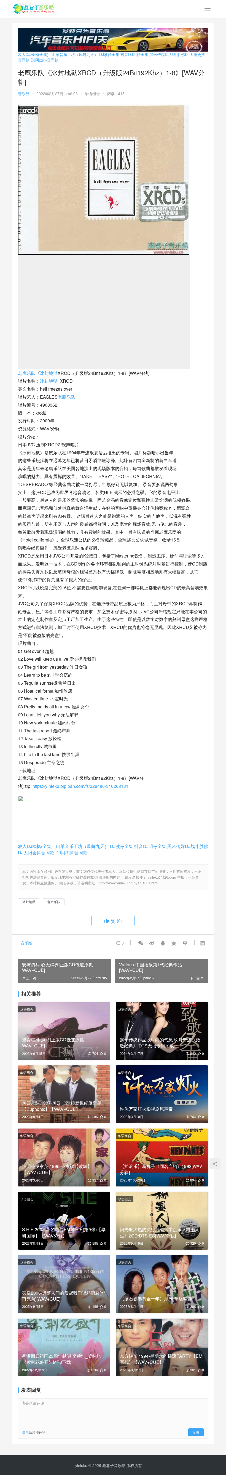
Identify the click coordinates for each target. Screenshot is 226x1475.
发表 (196, 1432)
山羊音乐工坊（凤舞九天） (75, 54)
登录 (25, 1432)
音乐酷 (23, 93)
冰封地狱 (49, 373)
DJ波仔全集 (109, 54)
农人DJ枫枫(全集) (33, 54)
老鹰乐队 (27, 373)
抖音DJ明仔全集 (134, 54)
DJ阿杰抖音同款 (44, 60)
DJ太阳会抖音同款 (36, 852)
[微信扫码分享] (141, 943)
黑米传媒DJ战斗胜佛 (167, 54)
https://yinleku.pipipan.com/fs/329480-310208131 (80, 786)
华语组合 (92, 93)
